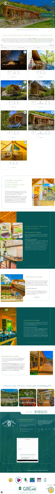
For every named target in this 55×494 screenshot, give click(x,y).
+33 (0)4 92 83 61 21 (25, 431)
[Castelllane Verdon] (29, 488)
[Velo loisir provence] (39, 480)
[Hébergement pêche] (10, 480)
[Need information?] (51, 490)
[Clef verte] (32, 480)
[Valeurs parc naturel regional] (45, 480)
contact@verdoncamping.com (27, 429)
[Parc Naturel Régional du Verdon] (26, 480)
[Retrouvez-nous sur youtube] (53, 26)
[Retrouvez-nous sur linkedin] (53, 24)
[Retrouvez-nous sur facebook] (53, 19)
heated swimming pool (38, 39)
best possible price (36, 42)
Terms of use (40, 470)
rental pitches (38, 40)
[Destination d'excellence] (18, 480)
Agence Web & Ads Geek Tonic (32, 470)
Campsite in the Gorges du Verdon (22, 29)
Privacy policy (45, 470)
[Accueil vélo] (20, 488)
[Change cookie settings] (2, 492)
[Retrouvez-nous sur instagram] (53, 21)
